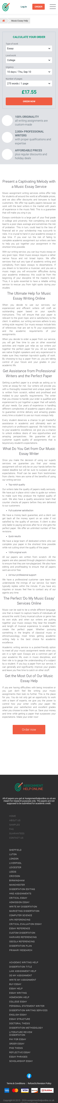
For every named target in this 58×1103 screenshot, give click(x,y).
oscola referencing (22, 941)
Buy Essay (15, 984)
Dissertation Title (20, 966)
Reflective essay (19, 1052)
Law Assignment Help (22, 971)
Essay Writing (18, 993)
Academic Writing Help (23, 962)
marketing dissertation (24, 911)
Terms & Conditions (16, 1083)
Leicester (15, 867)
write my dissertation (23, 906)
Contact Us (16, 838)
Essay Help (16, 988)
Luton (13, 854)
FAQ (11, 829)
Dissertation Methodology (26, 1028)
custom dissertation (22, 933)
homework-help (19, 997)
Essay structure (19, 1019)
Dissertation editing (22, 889)
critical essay (18, 898)
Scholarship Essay (21, 1061)
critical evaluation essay (25, 924)
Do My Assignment (20, 975)
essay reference (19, 928)
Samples (14, 824)
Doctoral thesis (19, 1023)
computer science (20, 915)
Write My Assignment (22, 980)
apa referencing (19, 919)
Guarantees (16, 833)
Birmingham (17, 880)
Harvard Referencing (23, 937)
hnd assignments (20, 893)
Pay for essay (17, 1039)
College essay (18, 1001)
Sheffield (15, 850)
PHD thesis (16, 1048)
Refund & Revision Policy (39, 1083)
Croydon (14, 876)
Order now (29, 729)
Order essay (16, 1043)
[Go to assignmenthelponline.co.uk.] (3, 20)
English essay (18, 1014)
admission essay (19, 902)
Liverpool (15, 863)
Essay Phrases (18, 1057)
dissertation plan (20, 946)
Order (38, 6)
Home (12, 816)
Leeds (12, 872)
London (14, 858)
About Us (14, 820)
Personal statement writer (27, 1006)
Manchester (17, 885)
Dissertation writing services (28, 1010)
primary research (20, 950)
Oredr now (29, 101)
